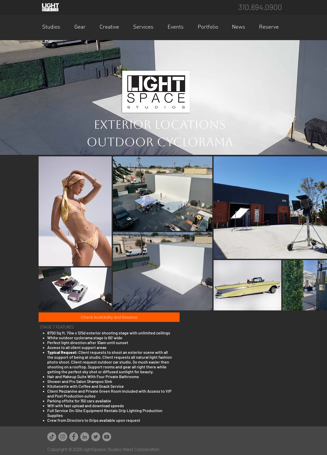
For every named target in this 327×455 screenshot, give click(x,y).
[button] (54, 27)
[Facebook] (73, 436)
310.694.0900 (260, 6)
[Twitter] (95, 436)
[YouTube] (106, 436)
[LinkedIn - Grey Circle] (84, 436)
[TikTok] (51, 436)
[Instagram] (62, 436)
